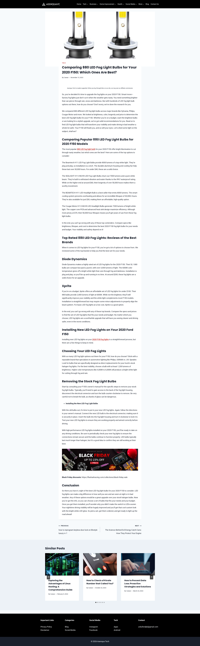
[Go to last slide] (48, 576)
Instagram (93, 627)
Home (79, 4)
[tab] (95, 602)
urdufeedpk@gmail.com (148, 627)
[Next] (151, 576)
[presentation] (62, 564)
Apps (116, 627)
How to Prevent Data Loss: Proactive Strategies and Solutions (137, 583)
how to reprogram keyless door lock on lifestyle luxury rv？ (78, 529)
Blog (147, 4)
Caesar (66, 77)
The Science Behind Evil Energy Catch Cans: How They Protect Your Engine (123, 529)
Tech (64, 63)
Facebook (93, 630)
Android (117, 630)
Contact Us (155, 4)
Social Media (70, 630)
